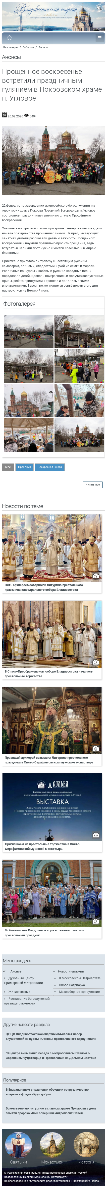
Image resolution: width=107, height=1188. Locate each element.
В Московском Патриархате (80, 978)
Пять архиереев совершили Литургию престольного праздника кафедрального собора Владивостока (44, 587)
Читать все (93, 484)
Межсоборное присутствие (79, 992)
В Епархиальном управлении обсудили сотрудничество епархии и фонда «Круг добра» (47, 1092)
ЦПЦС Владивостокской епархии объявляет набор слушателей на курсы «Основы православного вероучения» (51, 1036)
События (28, 47)
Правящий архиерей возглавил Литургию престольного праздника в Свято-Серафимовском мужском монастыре (49, 760)
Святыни (18, 1162)
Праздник (24, 467)
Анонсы (44, 47)
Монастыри (52, 1162)
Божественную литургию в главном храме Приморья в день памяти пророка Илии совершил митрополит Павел (51, 1111)
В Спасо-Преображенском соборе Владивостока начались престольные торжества (49, 674)
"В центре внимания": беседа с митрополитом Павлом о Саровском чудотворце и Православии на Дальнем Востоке (51, 1055)
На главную (10, 47)
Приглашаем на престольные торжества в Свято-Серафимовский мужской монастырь (42, 846)
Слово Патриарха (72, 985)
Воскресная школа (50, 467)
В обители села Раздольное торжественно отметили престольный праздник (44, 932)
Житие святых (19, 992)
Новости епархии (71, 971)
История (86, 1162)
